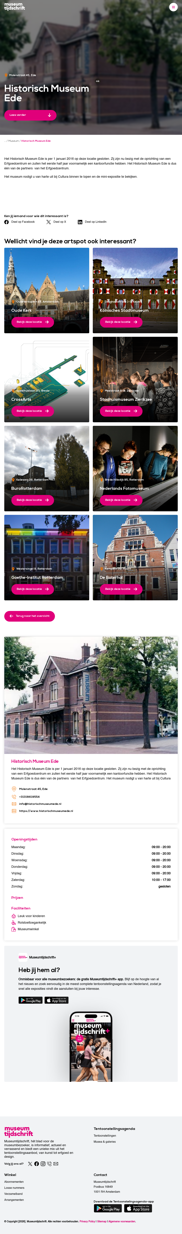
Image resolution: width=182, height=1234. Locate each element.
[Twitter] (30, 1163)
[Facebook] (36, 1163)
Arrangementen (14, 1200)
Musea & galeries (105, 1141)
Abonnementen (14, 1182)
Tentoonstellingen (105, 1135)
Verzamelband (13, 1194)
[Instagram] (43, 1163)
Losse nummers (14, 1188)
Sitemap (101, 1221)
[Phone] (49, 1163)
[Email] (55, 1163)
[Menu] (173, 7)
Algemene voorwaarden (121, 1221)
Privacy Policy (87, 1221)
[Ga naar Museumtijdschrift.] (5, 141)
